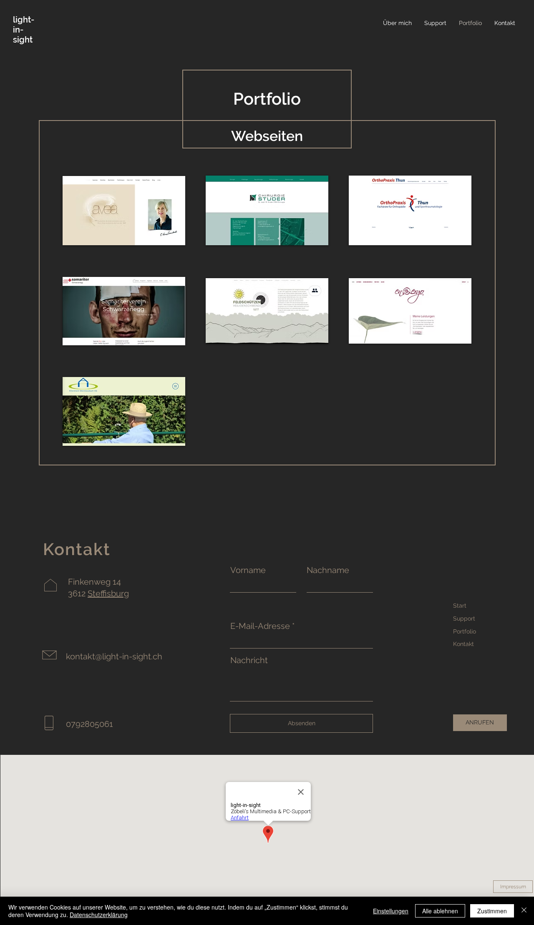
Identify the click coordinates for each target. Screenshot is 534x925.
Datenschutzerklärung (99, 914)
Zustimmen (492, 911)
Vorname (248, 570)
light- (23, 20)
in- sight (23, 35)
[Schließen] (524, 910)
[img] (267, 211)
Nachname (328, 570)
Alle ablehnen (440, 911)
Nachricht (249, 660)
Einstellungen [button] (390, 911)
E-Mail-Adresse (260, 626)
